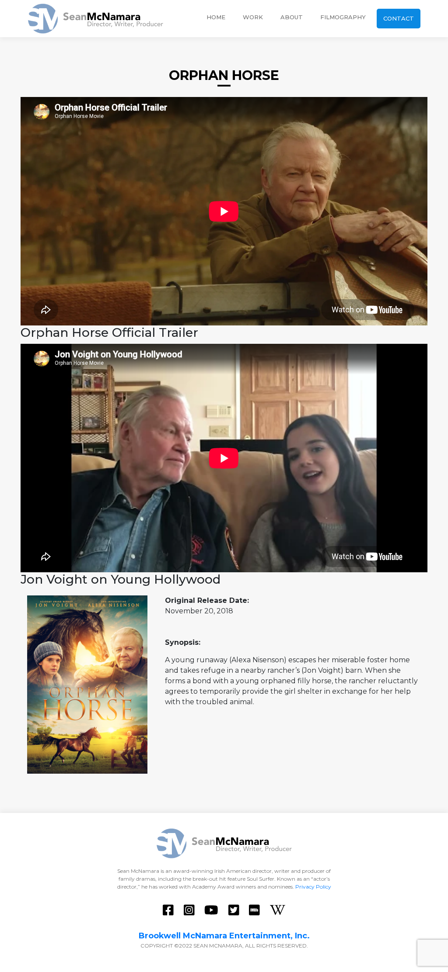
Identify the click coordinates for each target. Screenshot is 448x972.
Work (253, 17)
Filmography (343, 17)
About (291, 17)
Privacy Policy (313, 886)
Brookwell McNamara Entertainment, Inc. (224, 936)
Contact (398, 18)
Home (215, 17)
